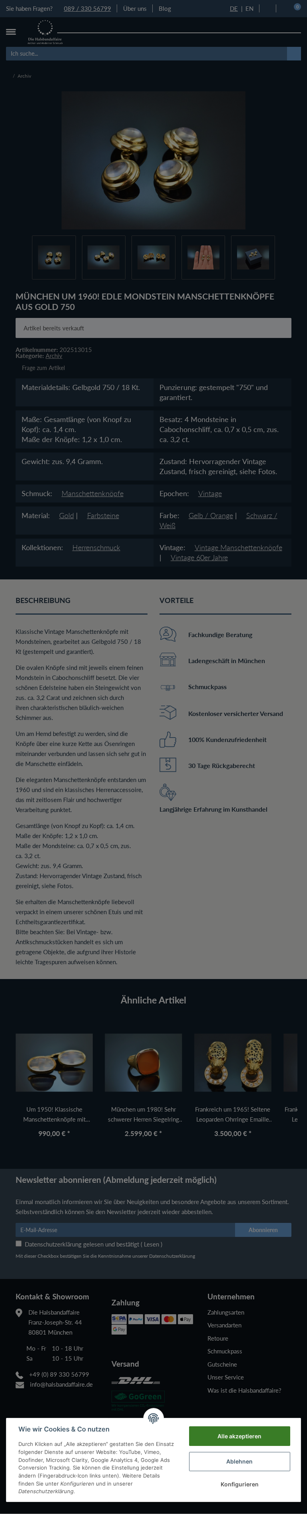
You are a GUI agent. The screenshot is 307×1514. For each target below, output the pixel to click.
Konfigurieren (240, 1484)
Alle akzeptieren (239, 1436)
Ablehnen (239, 1461)
